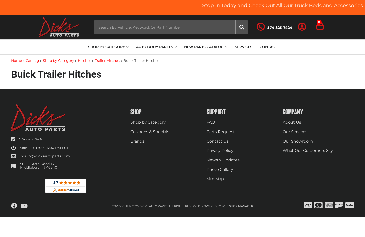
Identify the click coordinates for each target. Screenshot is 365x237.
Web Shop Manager (237, 206)
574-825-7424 (30, 139)
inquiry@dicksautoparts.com (45, 156)
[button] (171, 27)
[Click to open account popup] (302, 27)
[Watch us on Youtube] (24, 206)
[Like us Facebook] (14, 206)
